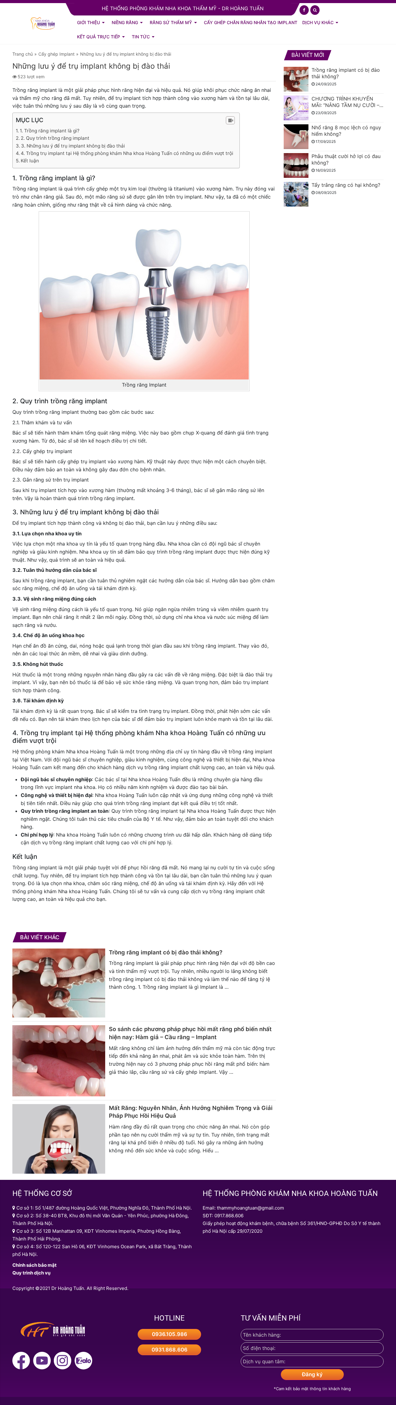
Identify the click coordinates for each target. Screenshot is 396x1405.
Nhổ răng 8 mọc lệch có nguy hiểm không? (346, 130)
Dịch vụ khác (318, 22)
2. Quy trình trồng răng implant (55, 138)
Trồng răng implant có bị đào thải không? (165, 952)
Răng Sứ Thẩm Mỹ (171, 22)
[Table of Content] (230, 120)
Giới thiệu (88, 22)
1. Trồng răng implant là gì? (50, 131)
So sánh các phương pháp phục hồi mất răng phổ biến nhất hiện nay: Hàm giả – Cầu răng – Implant (190, 1033)
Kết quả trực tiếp (98, 36)
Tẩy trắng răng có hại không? (346, 185)
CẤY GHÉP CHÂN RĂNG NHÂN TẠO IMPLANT (250, 22)
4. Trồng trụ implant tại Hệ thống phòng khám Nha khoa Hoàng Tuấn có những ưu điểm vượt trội (127, 153)
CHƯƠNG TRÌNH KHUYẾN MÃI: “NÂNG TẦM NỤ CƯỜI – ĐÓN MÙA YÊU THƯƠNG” (345, 102)
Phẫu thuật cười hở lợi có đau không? (346, 159)
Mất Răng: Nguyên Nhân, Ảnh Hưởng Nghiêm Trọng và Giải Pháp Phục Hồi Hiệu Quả (191, 1111)
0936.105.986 (169, 1334)
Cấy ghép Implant (56, 54)
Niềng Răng (125, 22)
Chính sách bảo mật (34, 1265)
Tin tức (141, 36)
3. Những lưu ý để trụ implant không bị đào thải (73, 146)
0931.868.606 (169, 1350)
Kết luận (30, 161)
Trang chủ (22, 54)
